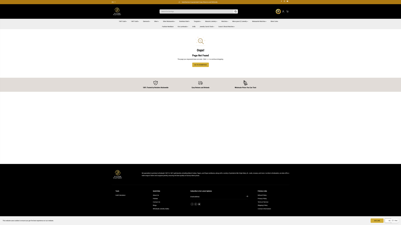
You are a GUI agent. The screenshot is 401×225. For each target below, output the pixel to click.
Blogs (155, 205)
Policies (155, 198)
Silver (156, 21)
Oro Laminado (182, 26)
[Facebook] (281, 1)
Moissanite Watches (259, 21)
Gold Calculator (120, 195)
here (207, 59)
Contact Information (264, 209)
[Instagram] (284, 1)
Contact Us (156, 202)
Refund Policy (262, 195)
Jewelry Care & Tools (206, 26)
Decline (377, 220)
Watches (224, 21)
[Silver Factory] (117, 11)
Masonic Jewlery (210, 21)
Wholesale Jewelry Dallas (161, 209)
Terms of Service (263, 202)
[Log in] (283, 11)
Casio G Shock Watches (226, 26)
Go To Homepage (200, 65)
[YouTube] (287, 1)
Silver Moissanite (168, 21)
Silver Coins (274, 21)
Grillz (193, 26)
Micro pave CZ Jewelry (239, 21)
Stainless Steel (184, 21)
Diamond (146, 21)
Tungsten (197, 21)
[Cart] (287, 11)
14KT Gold (134, 21)
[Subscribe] (247, 196)
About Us (156, 195)
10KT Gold (122, 21)
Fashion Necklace (167, 26)
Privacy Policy (262, 198)
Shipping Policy (263, 205)
